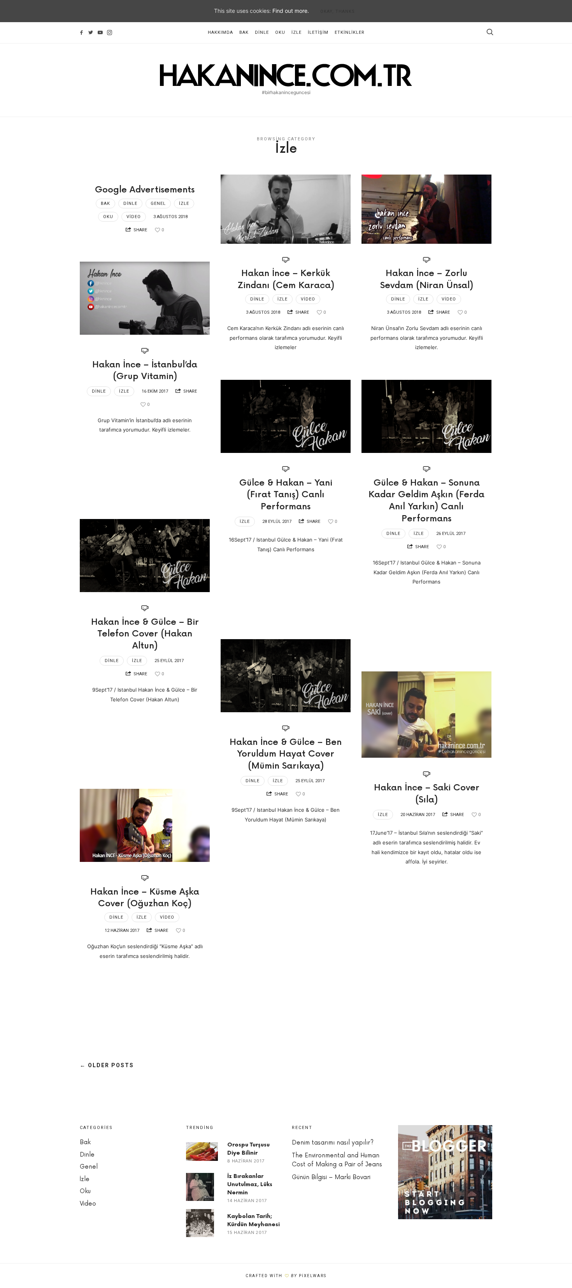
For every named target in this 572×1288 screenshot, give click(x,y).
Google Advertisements (145, 190)
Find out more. (290, 10)
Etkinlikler (350, 32)
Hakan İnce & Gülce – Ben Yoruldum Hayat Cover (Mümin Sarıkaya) (286, 754)
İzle (296, 32)
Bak (244, 32)
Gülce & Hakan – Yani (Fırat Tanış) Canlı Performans (285, 495)
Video (133, 216)
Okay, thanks (337, 11)
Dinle (262, 32)
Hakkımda (220, 32)
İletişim (318, 32)
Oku (280, 32)
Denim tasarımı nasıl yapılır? (333, 1142)
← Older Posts (107, 1065)
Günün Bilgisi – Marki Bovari (331, 1177)
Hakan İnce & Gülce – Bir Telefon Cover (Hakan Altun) (145, 634)
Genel (158, 203)
